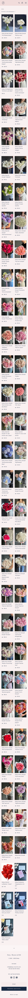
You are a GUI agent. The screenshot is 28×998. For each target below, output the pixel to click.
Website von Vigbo (14, 994)
